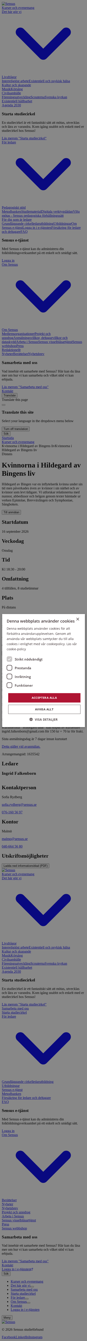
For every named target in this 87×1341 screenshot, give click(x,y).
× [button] (77, 619)
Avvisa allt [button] (44, 709)
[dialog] (43, 670)
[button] (43, 719)
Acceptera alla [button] (44, 698)
